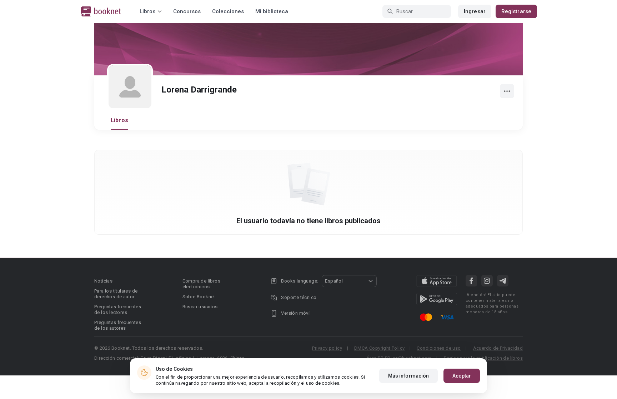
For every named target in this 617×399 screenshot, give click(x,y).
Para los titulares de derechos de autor (115, 293)
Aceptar (461, 376)
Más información (408, 376)
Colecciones (228, 11)
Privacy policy (327, 348)
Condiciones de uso (439, 348)
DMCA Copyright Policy (379, 348)
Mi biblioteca (271, 11)
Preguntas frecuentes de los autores (117, 325)
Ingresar (475, 11)
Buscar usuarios (200, 306)
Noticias (103, 281)
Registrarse (516, 11)
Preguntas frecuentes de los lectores (117, 309)
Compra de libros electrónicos (201, 283)
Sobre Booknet (198, 296)
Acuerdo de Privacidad (498, 348)
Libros (119, 120)
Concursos (187, 11)
